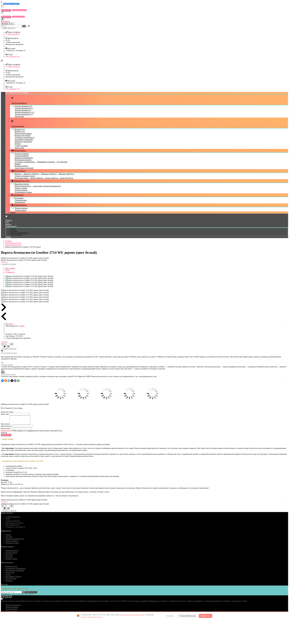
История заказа (11, 553)
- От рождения (61, 162)
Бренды (8, 224)
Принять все (205, 616)
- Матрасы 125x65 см (48, 174)
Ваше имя (4, 414)
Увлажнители (20, 202)
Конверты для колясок (23, 142)
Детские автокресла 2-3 (24, 114)
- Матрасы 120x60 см (30, 174)
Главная (8, 241)
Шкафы (18, 164)
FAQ (7, 222)
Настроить (170, 616)
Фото (7, 270)
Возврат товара (7, 365)
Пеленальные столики (23, 192)
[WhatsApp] (18, 380)
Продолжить (6, 10)
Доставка (13, 231)
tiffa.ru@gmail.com (12, 57)
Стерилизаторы (21, 200)
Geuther (22, 326)
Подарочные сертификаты (15, 568)
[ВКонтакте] (2, 380)
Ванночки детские (22, 184)
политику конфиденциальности (91, 617)
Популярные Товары (13, 576)
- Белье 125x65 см (51, 178)
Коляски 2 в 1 (20, 129)
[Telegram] (8, 380)
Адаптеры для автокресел (24, 137)
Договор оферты (16, 235)
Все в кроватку (20, 171)
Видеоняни (19, 198)
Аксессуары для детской (24, 168)
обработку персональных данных (133, 615)
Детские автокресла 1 (23, 110)
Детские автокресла (13, 605)
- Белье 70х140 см (66, 178)
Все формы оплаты (8, 374)
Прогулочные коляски (23, 133)
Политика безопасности (19, 233)
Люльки (18, 144)
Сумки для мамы (21, 146)
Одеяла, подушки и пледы (25, 176)
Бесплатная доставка (9, 353)
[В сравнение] (8, 346)
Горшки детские (21, 188)
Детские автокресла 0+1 (24, 108)
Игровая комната (20, 205)
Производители (11, 566)
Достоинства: (6, 426)
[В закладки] (4, 346)
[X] (12, 380)
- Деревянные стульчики (45, 162)
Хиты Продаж (10, 579)
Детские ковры (20, 210)
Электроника (18, 195)
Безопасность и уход (21, 181)
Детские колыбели (22, 154)
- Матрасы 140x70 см (65, 174)
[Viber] (15, 380)
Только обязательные (187, 616)
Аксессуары (19, 116)
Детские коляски (11, 607)
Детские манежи (21, 190)
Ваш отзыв (5, 424)
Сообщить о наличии (9, 264)
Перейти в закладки (19, 10)
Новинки (9, 581)
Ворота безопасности (23, 186)
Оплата (13, 229)
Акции (12, 212)
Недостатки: (5, 428)
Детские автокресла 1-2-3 (24, 112)
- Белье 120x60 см (36, 178)
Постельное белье (21, 178)
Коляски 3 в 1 (20, 131)
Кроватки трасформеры (24, 158)
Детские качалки (21, 208)
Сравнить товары (18, 17)
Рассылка (9, 557)
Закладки (9, 555)
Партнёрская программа (14, 570)
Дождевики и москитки (24, 140)
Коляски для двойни (22, 135)
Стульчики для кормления (25, 162)
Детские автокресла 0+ (23, 106)
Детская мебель (20, 150)
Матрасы (18, 174)
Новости (8, 220)
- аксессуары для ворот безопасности (46, 186)
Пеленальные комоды (23, 160)
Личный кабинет (12, 550)
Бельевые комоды (21, 166)
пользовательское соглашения (22, 594)
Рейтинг (4, 433)
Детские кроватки (22, 156)
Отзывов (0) (10, 272)
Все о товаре (10, 268)
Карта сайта (10, 572)
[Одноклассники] (5, 380)
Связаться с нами (12, 543)
